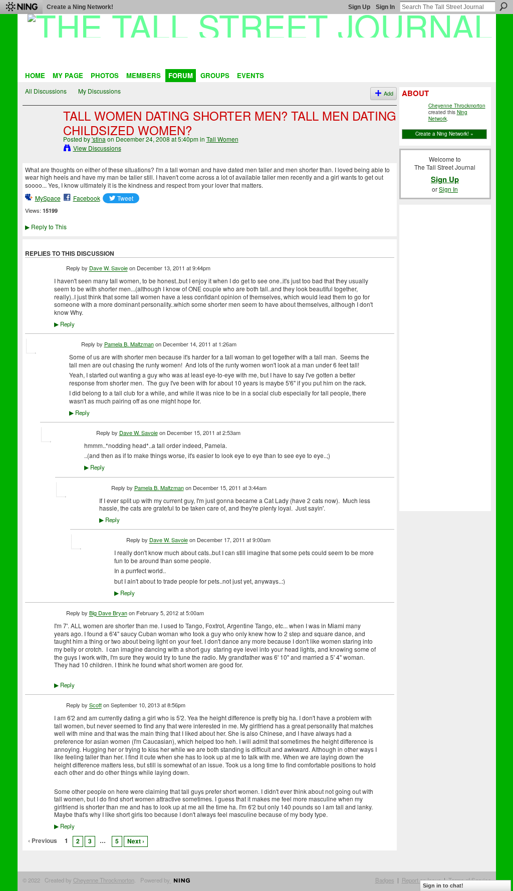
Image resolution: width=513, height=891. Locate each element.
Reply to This (46, 226)
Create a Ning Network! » (444, 133)
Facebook (86, 198)
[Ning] (21, 7)
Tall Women (222, 139)
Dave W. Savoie (108, 268)
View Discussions (97, 148)
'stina (99, 139)
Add (388, 93)
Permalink (60, 269)
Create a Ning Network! (80, 7)
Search (503, 6)
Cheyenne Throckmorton (456, 105)
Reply (64, 324)
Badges (384, 880)
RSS (30, 857)
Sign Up (359, 7)
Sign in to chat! (443, 885)
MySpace (48, 198)
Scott (95, 705)
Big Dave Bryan (108, 613)
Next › (135, 840)
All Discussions (46, 91)
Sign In (385, 7)
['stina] (41, 137)
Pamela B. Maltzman (129, 344)
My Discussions (99, 91)
